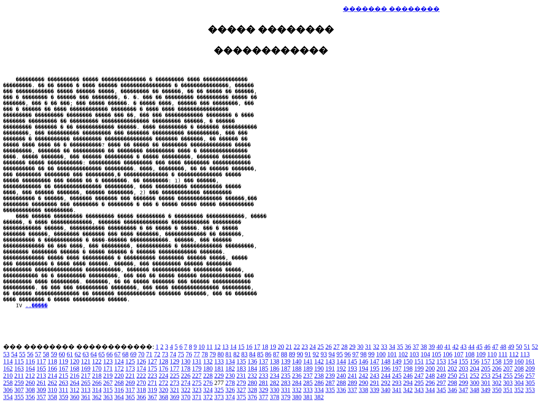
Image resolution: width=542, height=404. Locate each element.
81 (228, 354)
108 (470, 354)
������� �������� (391, 9)
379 (285, 397)
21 (289, 346)
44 (471, 346)
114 (8, 361)
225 (174, 375)
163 (19, 368)
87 (276, 354)
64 (93, 354)
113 (525, 354)
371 (197, 397)
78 (205, 354)
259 (19, 382)
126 (141, 361)
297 (441, 382)
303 (508, 382)
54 (14, 354)
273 (174, 382)
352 (519, 390)
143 (330, 361)
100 (381, 354)
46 (487, 346)
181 (219, 368)
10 (201, 346)
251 (463, 375)
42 (455, 346)
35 (400, 346)
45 (479, 346)
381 (308, 397)
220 (119, 375)
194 (363, 368)
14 (233, 346)
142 (319, 361)
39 (432, 346)
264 (74, 382)
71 (149, 354)
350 (497, 390)
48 (503, 346)
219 (108, 375)
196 (385, 368)
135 (241, 361)
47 (495, 346)
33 (384, 346)
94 (332, 354)
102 (403, 354)
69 (133, 354)
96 (347, 354)
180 (208, 368)
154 (452, 361)
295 (419, 382)
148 (385, 361)
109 (481, 354)
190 (319, 368)
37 (416, 346)
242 (363, 375)
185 (263, 368)
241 (352, 375)
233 (263, 375)
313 (85, 390)
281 (263, 382)
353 (530, 390)
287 (330, 382)
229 (219, 375)
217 (85, 375)
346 (452, 390)
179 (197, 368)
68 (125, 354)
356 (30, 397)
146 (363, 361)
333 (308, 390)
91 (308, 354)
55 (22, 354)
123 (108, 361)
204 (474, 368)
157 (485, 361)
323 (197, 390)
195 (374, 368)
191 (330, 368)
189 (308, 368)
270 (141, 382)
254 (497, 375)
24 (312, 346)
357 (41, 397)
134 (230, 361)
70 (141, 354)
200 (430, 368)
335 (330, 390)
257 (530, 375)
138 (274, 361)
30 (360, 346)
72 (157, 354)
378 (274, 397)
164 (30, 368)
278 (230, 382)
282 (274, 382)
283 (285, 382)
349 (485, 390)
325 (219, 390)
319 (152, 390)
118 (52, 361)
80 (220, 354)
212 (30, 375)
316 (119, 390)
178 (185, 368)
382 (319, 397)
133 (219, 361)
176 (163, 368)
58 (46, 354)
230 (230, 375)
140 (297, 361)
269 (130, 382)
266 (97, 382)
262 (52, 382)
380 (297, 397)
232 (252, 375)
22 (297, 346)
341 (397, 390)
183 (241, 368)
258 (8, 382)
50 (519, 346)
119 (63, 361)
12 (217, 346)
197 (397, 368)
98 (363, 354)
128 (163, 361)
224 (163, 375)
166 (52, 368)
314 (97, 390)
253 (485, 375)
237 (308, 375)
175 (152, 368)
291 (374, 382)
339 (374, 390)
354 (8, 397)
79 (212, 354)
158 (497, 361)
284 (297, 382)
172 (119, 368)
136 (252, 361)
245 (397, 375)
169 (85, 368)
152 (430, 361)
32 (376, 346)
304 (519, 382)
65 (101, 354)
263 (63, 382)
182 (230, 368)
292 (385, 382)
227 (197, 375)
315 (108, 390)
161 (530, 361)
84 (252, 354)
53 (6, 354)
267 (108, 382)
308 (30, 390)
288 (341, 382)
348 (474, 390)
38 (424, 346)
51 (527, 346)
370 (185, 397)
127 (152, 361)
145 (352, 361)
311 (63, 390)
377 (263, 397)
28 (344, 346)
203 (463, 368)
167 (63, 368)
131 (197, 361)
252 (474, 375)
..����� (36, 305)
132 (208, 361)
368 (163, 397)
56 (30, 354)
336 (341, 390)
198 (408, 368)
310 (52, 390)
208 (519, 368)
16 (249, 346)
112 (514, 354)
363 (108, 397)
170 (97, 368)
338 (363, 390)
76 (189, 354)
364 (119, 397)
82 (236, 354)
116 (30, 361)
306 (8, 390)
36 (408, 346)
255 (508, 375)
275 (197, 382)
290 (363, 382)
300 (474, 382)
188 (297, 368)
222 (141, 375)
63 (86, 354)
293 (397, 382)
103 (414, 354)
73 (165, 354)
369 (174, 397)
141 (308, 361)
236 (297, 375)
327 (241, 390)
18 (265, 346)
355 (19, 397)
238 (319, 375)
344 (430, 390)
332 (297, 390)
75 (181, 354)
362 (97, 397)
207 (508, 368)
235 (285, 375)
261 (41, 382)
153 (441, 361)
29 (352, 346)
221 (130, 375)
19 (273, 346)
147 (374, 361)
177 (174, 368)
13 (225, 346)
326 (230, 390)
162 (8, 368)
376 (252, 397)
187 (285, 368)
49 (511, 346)
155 (463, 361)
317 (130, 390)
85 (260, 354)
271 (152, 382)
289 (352, 382)
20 (281, 346)
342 (408, 390)
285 (308, 382)
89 (292, 354)
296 (430, 382)
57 (38, 354)
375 (241, 397)
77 (197, 354)
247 (419, 375)
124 (119, 361)
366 (141, 397)
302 (497, 382)
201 (441, 368)
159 (508, 361)
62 (78, 354)
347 (463, 390)
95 (339, 354)
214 (52, 375)
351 (508, 390)
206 (497, 368)
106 (447, 354)
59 (54, 354)
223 (152, 375)
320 (163, 390)
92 (316, 354)
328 (252, 390)
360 (74, 397)
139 (285, 361)
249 (441, 375)
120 (74, 361)
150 (408, 361)
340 (385, 390)
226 (185, 375)
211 (19, 375)
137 (263, 361)
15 (241, 346)
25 (320, 346)
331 (285, 390)
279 (241, 382)
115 (19, 361)
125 (130, 361)
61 (70, 354)
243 (374, 375)
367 (152, 397)
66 (109, 354)
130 (185, 361)
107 (458, 354)
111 (502, 354)
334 (319, 390)
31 (368, 346)
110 (492, 354)
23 (305, 346)
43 (463, 346)
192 (341, 368)
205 (485, 368)
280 (252, 382)
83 (244, 354)
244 (385, 375)
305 (530, 382)
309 (41, 390)
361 (85, 397)
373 (219, 397)
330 (274, 390)
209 (530, 368)
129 (174, 361)
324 (208, 390)
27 (336, 346)
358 (52, 397)
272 (163, 382)
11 (209, 346)
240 (341, 375)
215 (63, 375)
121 (85, 361)
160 (519, 361)
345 (441, 390)
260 (30, 382)
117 (41, 361)
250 (452, 375)
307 (19, 390)
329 (263, 390)
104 (425, 354)
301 (485, 382)
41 (447, 346)
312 (74, 390)
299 (463, 382)
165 (41, 368)
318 (141, 390)
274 (185, 382)
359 (63, 397)
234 (274, 375)
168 (74, 368)
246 (408, 375)
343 (419, 390)
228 (208, 375)
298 (452, 382)
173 (130, 368)
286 (319, 382)
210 (8, 375)
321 (174, 390)
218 (97, 375)
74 (173, 354)
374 (230, 397)
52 (535, 346)
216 (74, 375)
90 (300, 354)
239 (330, 375)
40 (439, 346)
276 (208, 382)
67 (117, 354)
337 (352, 390)
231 (241, 375)
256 (519, 375)
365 (130, 397)
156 (474, 361)
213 (41, 375)
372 (208, 397)
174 (141, 368)
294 (408, 382)
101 (392, 354)
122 (97, 361)
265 (85, 382)
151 (419, 361)
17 (257, 346)
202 (452, 368)
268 (119, 382)
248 (430, 375)
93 (324, 354)
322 (185, 390)
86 (268, 354)
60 (62, 354)
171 (108, 368)
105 (436, 354)
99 (371, 354)
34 (392, 346)
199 (419, 368)
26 (328, 346)
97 (355, 354)
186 (274, 368)
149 (397, 361)
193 (352, 368)
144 (341, 361)
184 (252, 368)
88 (284, 354)
